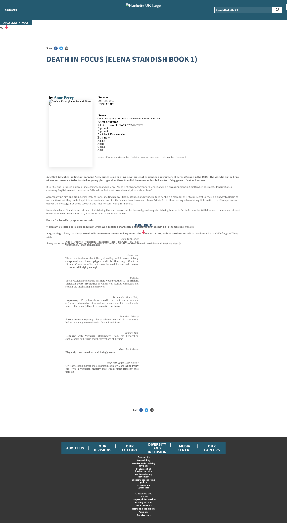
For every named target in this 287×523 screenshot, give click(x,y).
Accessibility (143, 460)
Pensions (143, 511)
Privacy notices (143, 502)
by (51, 97)
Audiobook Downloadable (111, 134)
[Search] (277, 10)
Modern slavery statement (143, 475)
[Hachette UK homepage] (143, 9)
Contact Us (144, 457)
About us (75, 448)
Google (101, 146)
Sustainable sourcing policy (143, 481)
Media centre (184, 448)
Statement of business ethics (143, 470)
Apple (100, 143)
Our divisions (102, 448)
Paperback (102, 128)
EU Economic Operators (143, 486)
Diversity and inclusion (157, 448)
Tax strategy (144, 515)
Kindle (101, 140)
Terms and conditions (143, 508)
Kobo (100, 149)
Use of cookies (144, 505)
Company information (144, 499)
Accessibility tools (16, 22)
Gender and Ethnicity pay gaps (143, 464)
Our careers (212, 448)
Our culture (130, 448)
